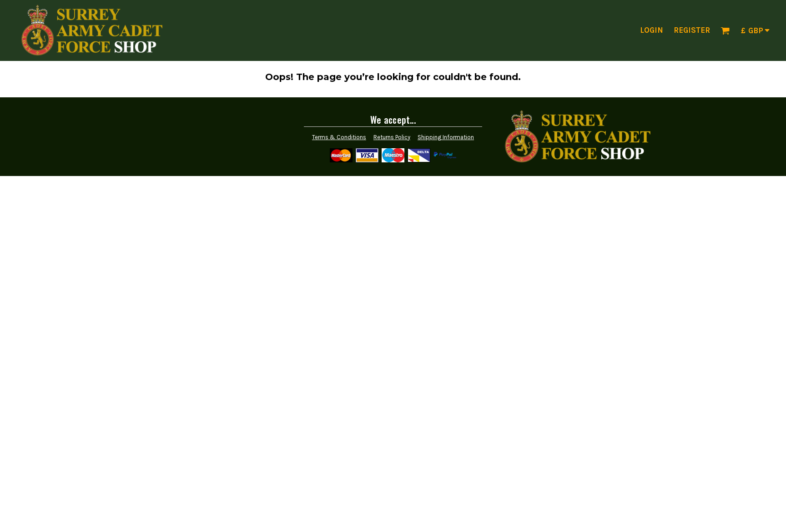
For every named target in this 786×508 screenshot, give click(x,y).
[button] (725, 30)
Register (692, 30)
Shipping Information (446, 137)
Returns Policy (391, 137)
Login (651, 30)
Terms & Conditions (339, 137)
